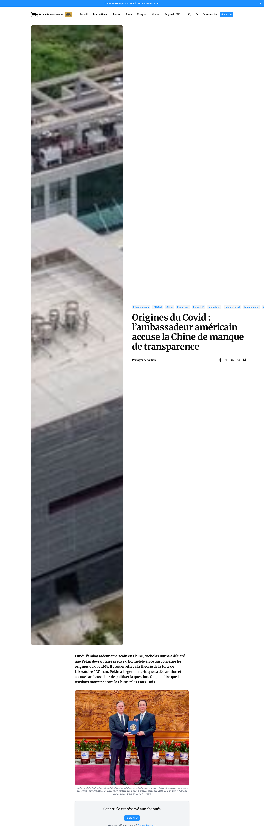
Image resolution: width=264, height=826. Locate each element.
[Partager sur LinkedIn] (232, 360)
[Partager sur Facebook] (220, 360)
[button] (189, 14)
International (100, 14)
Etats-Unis (183, 307)
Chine (169, 307)
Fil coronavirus (141, 307)
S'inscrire (226, 14)
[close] (260, 3)
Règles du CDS (172, 14)
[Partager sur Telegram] (238, 360)
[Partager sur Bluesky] (244, 360)
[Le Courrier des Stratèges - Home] (52, 14)
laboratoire (214, 307)
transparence (251, 307)
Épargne (141, 14)
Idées (129, 14)
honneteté (198, 307)
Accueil (84, 14)
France (116, 14)
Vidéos (155, 14)
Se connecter (210, 14)
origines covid (232, 307)
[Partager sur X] (226, 360)
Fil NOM (157, 307)
